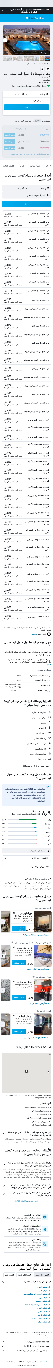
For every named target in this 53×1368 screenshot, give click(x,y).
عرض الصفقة (21, 928)
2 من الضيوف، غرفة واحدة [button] (37, 100)
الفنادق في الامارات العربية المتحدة (37, 1304)
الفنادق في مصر (44, 1311)
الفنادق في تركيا (44, 1297)
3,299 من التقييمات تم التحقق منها (26, 86)
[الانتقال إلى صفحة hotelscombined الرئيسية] (35, 18)
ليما (22, 1362)
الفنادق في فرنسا (44, 1315)
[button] (2, 10)
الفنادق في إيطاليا (44, 1322)
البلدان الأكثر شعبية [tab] (42, 1275)
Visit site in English (29, 12)
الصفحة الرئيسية (42, 1362)
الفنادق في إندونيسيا (43, 1301)
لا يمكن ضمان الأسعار (42, 1334)
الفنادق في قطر (44, 1290)
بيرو (33, 1362)
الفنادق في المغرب (43, 1287)
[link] (36, 934)
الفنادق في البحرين (43, 1308)
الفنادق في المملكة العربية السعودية (37, 1294)
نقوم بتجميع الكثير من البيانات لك (36, 1346)
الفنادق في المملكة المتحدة (40, 1318)
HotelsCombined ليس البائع (37, 1341)
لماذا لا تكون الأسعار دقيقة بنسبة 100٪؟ (33, 1350)
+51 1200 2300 (43, 82)
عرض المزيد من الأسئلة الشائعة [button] (26, 1200)
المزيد (48, 664)
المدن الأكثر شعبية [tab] (24, 1275)
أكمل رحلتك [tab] (9, 1275)
